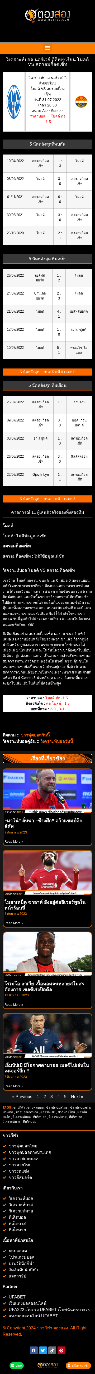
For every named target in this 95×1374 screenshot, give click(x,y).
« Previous (22, 1096)
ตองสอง (60, 1328)
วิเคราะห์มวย (12, 1122)
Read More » (13, 841)
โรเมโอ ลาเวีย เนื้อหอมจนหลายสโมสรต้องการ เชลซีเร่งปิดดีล (44, 986)
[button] (47, 47)
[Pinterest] (61, 1350)
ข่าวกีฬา (19, 1107)
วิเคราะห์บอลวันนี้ (56, 741)
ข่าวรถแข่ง (47, 1112)
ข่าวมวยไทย (66, 1112)
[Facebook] (34, 1350)
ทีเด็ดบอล (39, 1117)
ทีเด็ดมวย (30, 1122)
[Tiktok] (52, 1350)
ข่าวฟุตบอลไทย (57, 1107)
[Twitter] (43, 1350)
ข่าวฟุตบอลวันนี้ (35, 735)
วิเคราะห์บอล (22, 1117)
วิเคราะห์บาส (57, 1117)
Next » (77, 1096)
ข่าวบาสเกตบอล (27, 1112)
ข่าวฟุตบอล (35, 1107)
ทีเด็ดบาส (75, 1117)
